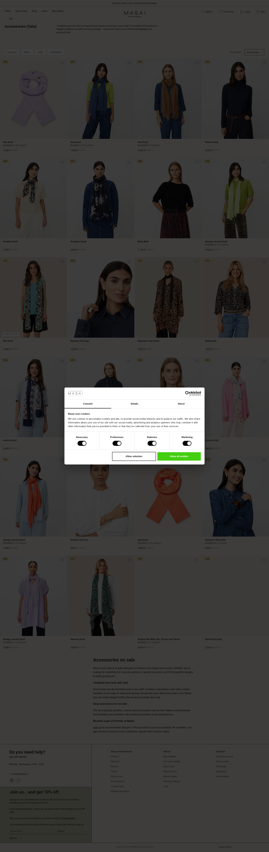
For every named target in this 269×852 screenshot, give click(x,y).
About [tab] (181, 403)
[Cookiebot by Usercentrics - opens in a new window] (187, 393)
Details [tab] (134, 403)
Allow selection (134, 456)
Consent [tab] (87, 403)
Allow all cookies (179, 456)
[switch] (117, 443)
